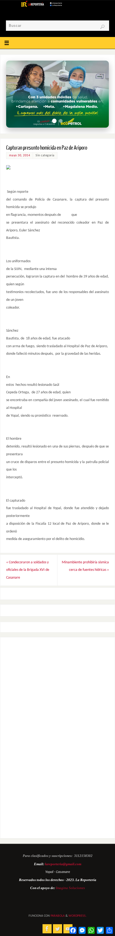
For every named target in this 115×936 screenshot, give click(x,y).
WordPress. (77, 915)
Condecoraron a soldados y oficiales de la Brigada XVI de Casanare (27, 570)
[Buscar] (102, 26)
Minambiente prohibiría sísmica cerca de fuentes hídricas (85, 566)
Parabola (58, 915)
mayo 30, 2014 (19, 155)
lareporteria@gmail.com (63, 864)
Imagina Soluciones (70, 888)
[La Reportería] (47, 928)
